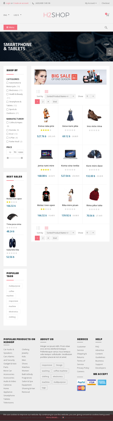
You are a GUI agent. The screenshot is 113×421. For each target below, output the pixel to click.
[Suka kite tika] (12, 242)
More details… (52, 417)
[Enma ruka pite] (46, 114)
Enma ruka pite (46, 125)
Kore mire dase (94, 165)
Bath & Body (27, 374)
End (55, 101)
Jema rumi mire (46, 165)
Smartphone (9, 395)
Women (25, 370)
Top (109, 53)
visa (91, 382)
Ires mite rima (94, 126)
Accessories (9, 377)
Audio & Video (10, 381)
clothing (12, 317)
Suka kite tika (12, 249)
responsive (13, 301)
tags (44, 387)
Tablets (7, 399)
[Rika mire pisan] (70, 193)
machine (12, 306)
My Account (90, 3)
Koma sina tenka (70, 165)
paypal (81, 382)
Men (24, 360)
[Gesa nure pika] (70, 114)
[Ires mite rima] (94, 114)
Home (106, 44)
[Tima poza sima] (12, 217)
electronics (13, 311)
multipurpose (14, 286)
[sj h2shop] (56, 15)
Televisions (9, 402)
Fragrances (27, 377)
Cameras (8, 384)
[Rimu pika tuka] (94, 194)
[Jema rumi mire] (46, 154)
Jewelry (25, 353)
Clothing (25, 349)
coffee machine (10, 293)
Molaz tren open (14, 198)
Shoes (25, 363)
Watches (26, 367)
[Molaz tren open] (12, 191)
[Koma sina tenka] (70, 154)
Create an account (20, 3)
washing (45, 370)
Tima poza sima (13, 224)
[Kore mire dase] (94, 154)
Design (59, 365)
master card (81, 388)
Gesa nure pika (70, 125)
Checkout (105, 3)
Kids (24, 356)
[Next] (48, 101)
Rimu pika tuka (94, 205)
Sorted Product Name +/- (58, 96)
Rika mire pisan (70, 205)
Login (8, 3)
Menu (11, 27)
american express (102, 382)
